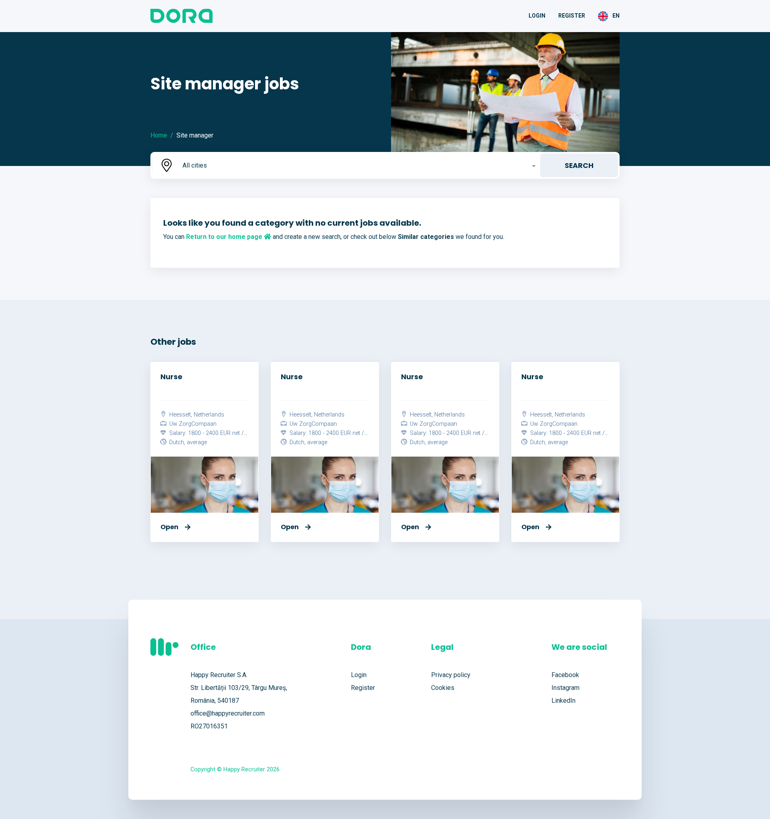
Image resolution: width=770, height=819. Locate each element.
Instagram (565, 688)
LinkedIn (563, 700)
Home (158, 135)
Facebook (565, 675)
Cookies (442, 688)
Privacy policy (450, 675)
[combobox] (358, 165)
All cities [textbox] (194, 165)
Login (537, 15)
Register (571, 15)
